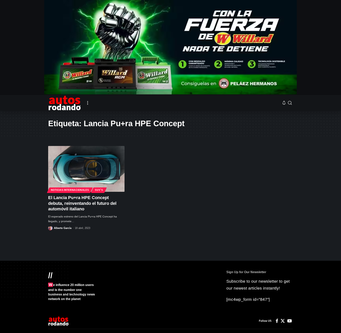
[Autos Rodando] (64, 103)
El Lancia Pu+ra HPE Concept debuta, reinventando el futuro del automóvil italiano (82, 203)
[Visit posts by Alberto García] (50, 228)
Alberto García (62, 228)
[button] (87, 103)
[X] (283, 321)
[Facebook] (277, 321)
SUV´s (99, 190)
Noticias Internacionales (70, 190)
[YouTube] (289, 321)
